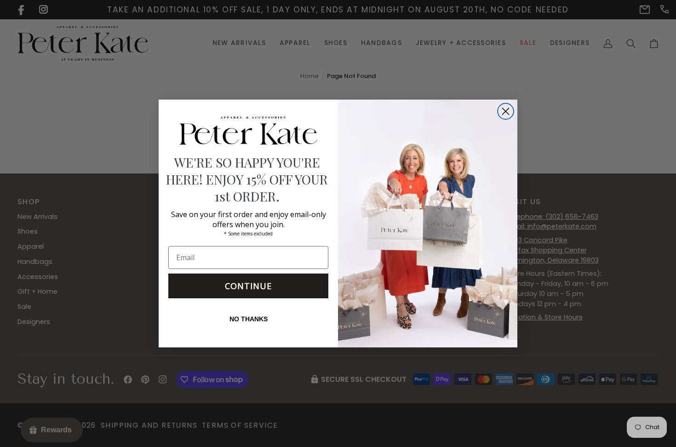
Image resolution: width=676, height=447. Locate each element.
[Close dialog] (506, 111)
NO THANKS (248, 319)
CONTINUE (248, 285)
